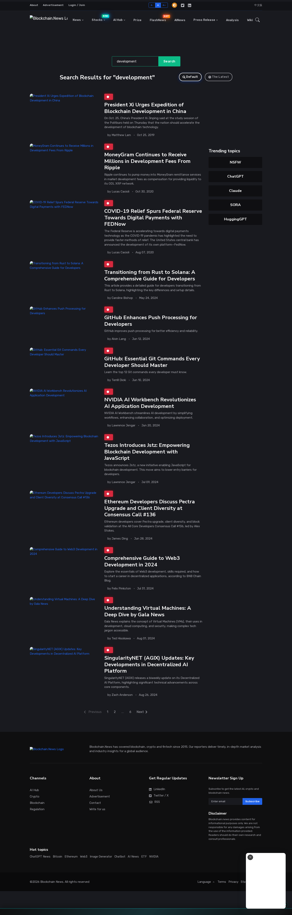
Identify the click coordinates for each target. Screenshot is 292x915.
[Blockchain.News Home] (49, 20)
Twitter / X (161, 795)
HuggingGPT (235, 219)
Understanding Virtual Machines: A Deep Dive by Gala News (147, 611)
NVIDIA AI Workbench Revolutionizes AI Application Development (150, 403)
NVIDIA (154, 856)
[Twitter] (182, 5)
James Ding (120, 538)
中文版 (258, 5)
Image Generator (101, 856)
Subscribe (252, 801)
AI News (133, 856)
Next (140, 712)
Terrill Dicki (119, 380)
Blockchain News (51, 882)
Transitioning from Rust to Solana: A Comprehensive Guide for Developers (149, 275)
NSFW (235, 162)
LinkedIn (159, 789)
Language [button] (204, 882)
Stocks (99, 18)
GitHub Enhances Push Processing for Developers (150, 321)
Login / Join (77, 5)
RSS (157, 802)
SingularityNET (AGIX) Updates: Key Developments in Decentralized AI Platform (149, 664)
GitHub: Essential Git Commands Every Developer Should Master (152, 362)
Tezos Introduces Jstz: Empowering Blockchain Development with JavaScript (147, 451)
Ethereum (71, 856)
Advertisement (53, 5)
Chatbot (119, 856)
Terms (222, 882)
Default (192, 77)
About (34, 5)
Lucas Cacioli (120, 191)
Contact (95, 803)
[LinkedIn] (189, 5)
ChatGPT (235, 176)
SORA (235, 204)
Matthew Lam (121, 135)
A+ (164, 5)
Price (137, 20)
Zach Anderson (122, 695)
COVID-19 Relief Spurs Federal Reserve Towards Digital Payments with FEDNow (153, 217)
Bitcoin (57, 856)
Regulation (37, 809)
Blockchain (37, 803)
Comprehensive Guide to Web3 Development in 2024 (142, 561)
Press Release (204, 20)
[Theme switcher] (174, 5)
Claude (235, 190)
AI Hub (118, 20)
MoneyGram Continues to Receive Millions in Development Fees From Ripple (147, 161)
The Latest (220, 77)
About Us (95, 790)
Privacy (233, 882)
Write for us (97, 809)
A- (152, 5)
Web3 (83, 856)
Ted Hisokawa (121, 638)
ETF (144, 856)
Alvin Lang (119, 339)
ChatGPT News (40, 856)
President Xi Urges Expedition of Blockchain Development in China (145, 108)
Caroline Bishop (122, 298)
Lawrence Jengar (123, 425)
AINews (179, 20)
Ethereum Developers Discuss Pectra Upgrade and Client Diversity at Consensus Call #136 (149, 508)
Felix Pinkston (121, 588)
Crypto (34, 796)
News (77, 20)
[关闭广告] (250, 857)
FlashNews (159, 18)
